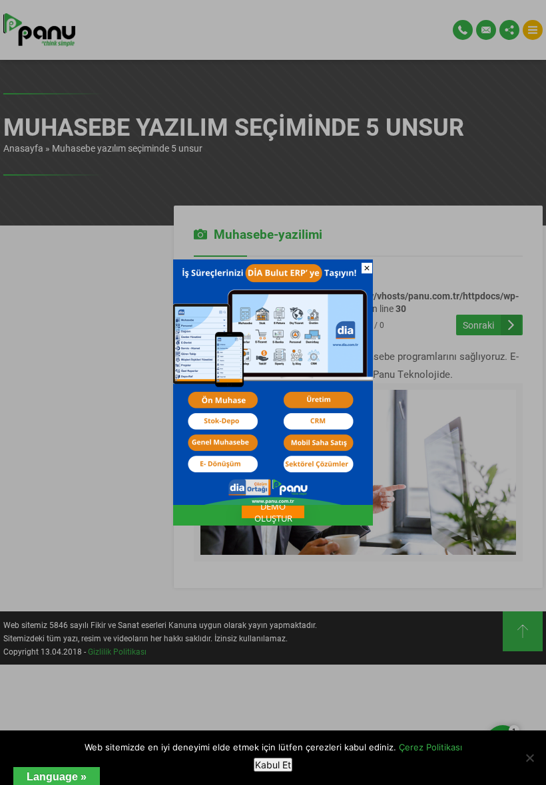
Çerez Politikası (430, 747)
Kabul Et (273, 764)
